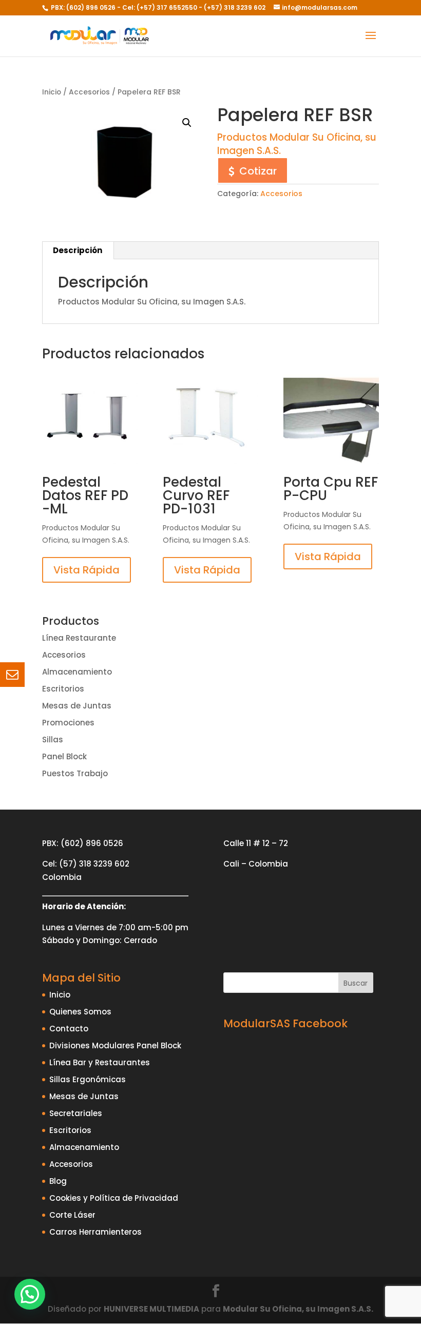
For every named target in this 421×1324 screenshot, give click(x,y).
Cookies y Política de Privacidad (113, 1198)
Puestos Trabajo (75, 773)
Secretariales (75, 1113)
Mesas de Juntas (76, 705)
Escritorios (63, 688)
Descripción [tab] (77, 250)
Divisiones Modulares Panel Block (115, 1045)
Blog (58, 1181)
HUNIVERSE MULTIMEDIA (151, 1308)
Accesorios (89, 92)
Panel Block (64, 756)
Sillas (52, 739)
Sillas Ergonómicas (87, 1079)
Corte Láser (72, 1215)
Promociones (68, 722)
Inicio (51, 92)
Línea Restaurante (79, 637)
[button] (187, 122)
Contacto (68, 1028)
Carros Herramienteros (95, 1231)
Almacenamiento (77, 671)
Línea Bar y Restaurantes (99, 1062)
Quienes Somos (80, 1011)
